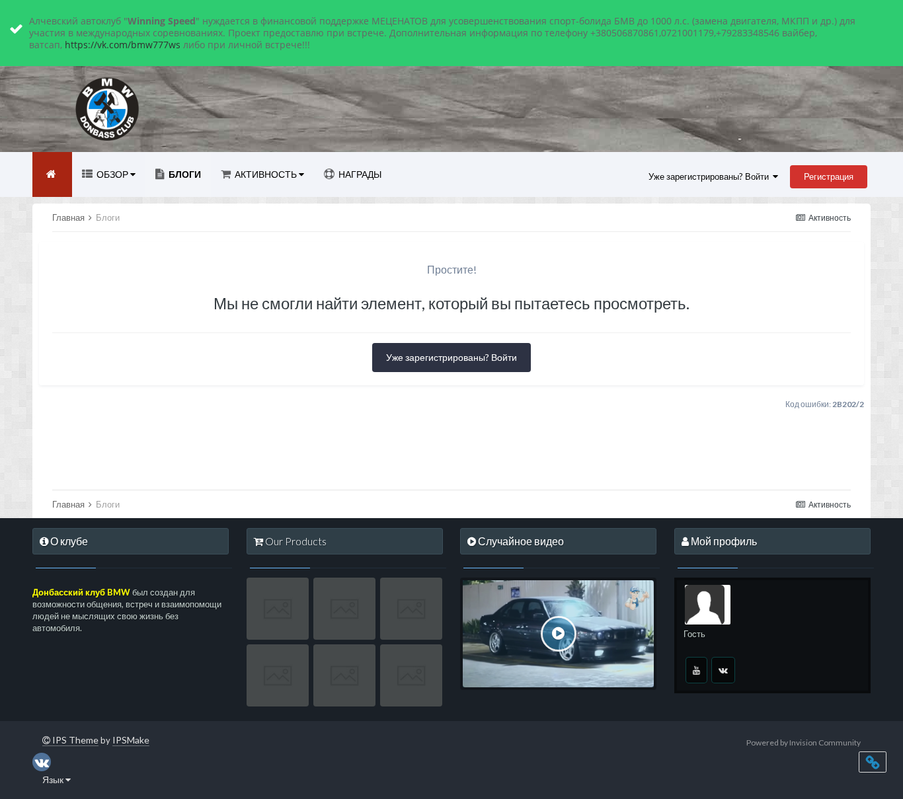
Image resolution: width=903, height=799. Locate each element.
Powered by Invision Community (803, 742)
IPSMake (130, 739)
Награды (358, 174)
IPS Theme (74, 739)
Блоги (184, 174)
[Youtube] (696, 670)
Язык (53, 779)
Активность (266, 174)
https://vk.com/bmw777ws (122, 44)
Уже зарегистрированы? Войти (710, 176)
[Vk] (723, 670)
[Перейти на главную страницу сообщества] (52, 174)
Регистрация (828, 176)
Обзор (112, 174)
